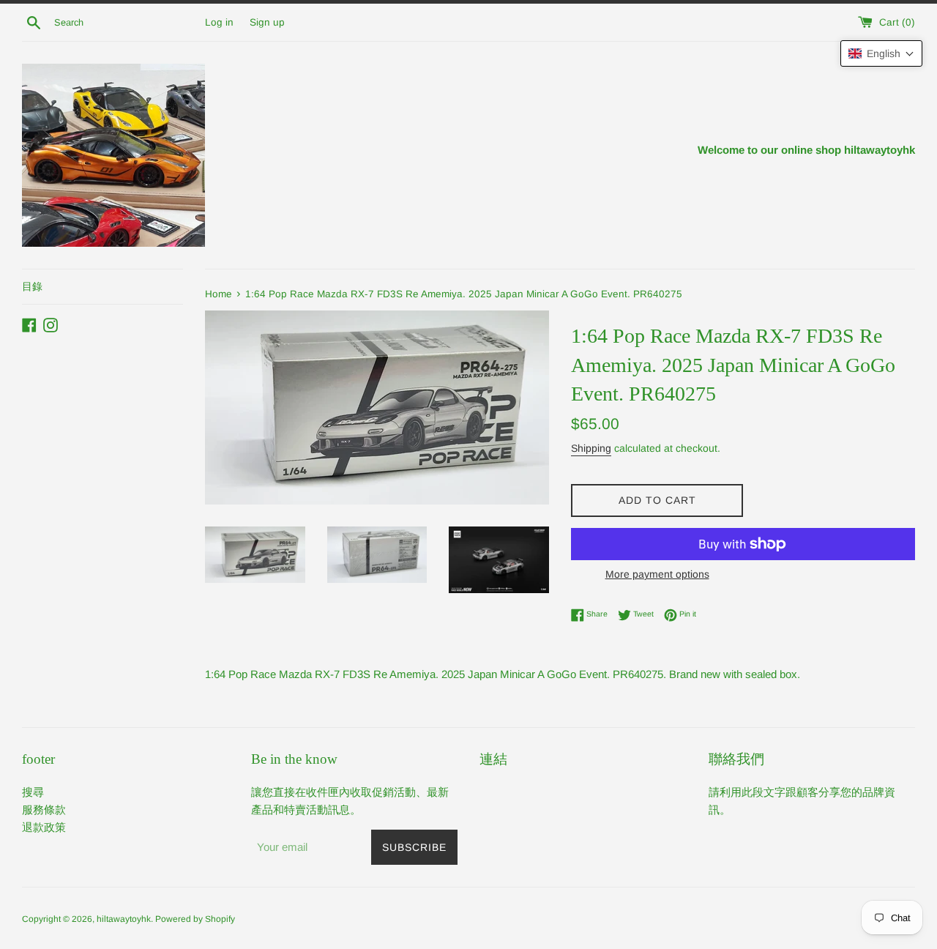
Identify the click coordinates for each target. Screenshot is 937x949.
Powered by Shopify (195, 919)
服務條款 (44, 809)
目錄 (32, 286)
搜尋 (33, 792)
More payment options (657, 574)
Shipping (591, 448)
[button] (881, 53)
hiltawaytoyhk (124, 919)
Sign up (267, 22)
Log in (219, 22)
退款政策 (44, 827)
